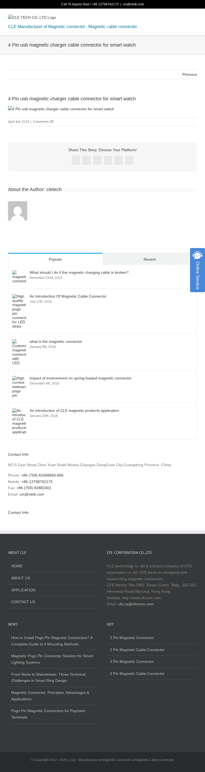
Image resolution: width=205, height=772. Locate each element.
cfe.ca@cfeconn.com (136, 604)
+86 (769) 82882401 (34, 488)
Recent (150, 259)
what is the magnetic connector (56, 341)
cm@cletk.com (133, 4)
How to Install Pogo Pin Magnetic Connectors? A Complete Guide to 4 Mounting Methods (51, 641)
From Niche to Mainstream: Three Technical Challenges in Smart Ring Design (48, 677)
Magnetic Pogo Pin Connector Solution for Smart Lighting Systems (52, 659)
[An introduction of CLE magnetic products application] (19, 411)
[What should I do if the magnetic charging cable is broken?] (19, 273)
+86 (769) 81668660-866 (42, 475)
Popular (55, 259)
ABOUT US (20, 578)
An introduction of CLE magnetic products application (74, 410)
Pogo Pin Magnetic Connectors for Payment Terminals (48, 714)
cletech (54, 189)
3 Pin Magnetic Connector (132, 661)
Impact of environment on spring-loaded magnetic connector (81, 378)
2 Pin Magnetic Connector (132, 638)
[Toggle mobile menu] (195, 18)
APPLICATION (23, 590)
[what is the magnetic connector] (19, 342)
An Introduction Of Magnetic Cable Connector (68, 296)
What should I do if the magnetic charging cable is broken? (79, 272)
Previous (189, 74)
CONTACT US (23, 602)
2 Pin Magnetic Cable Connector (137, 650)
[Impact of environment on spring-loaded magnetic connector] (19, 379)
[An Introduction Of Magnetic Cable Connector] (19, 297)
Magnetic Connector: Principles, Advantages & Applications (50, 695)
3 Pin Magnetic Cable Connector (137, 673)
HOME (16, 566)
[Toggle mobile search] (185, 18)
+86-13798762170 (37, 482)
